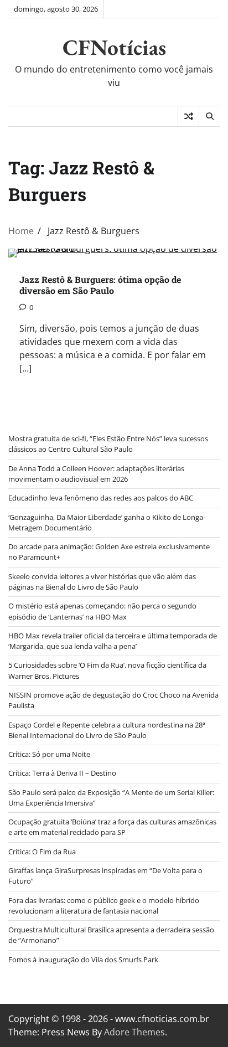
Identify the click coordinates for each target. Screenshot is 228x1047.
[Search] (209, 116)
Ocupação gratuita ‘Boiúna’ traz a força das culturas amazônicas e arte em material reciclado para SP (112, 827)
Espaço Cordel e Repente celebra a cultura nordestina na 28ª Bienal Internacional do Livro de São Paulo (106, 730)
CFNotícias (114, 47)
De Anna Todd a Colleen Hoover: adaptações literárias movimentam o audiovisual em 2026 (96, 473)
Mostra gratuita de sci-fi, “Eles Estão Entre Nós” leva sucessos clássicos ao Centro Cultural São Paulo (108, 444)
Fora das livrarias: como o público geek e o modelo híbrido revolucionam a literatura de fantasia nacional (103, 905)
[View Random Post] (188, 116)
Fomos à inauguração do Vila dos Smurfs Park (83, 960)
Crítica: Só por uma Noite (49, 754)
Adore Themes (134, 1032)
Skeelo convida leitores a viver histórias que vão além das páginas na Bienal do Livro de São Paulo (102, 581)
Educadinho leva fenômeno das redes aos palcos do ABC (100, 498)
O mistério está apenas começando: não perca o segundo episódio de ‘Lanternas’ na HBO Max (102, 611)
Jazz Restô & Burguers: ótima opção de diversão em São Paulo (100, 285)
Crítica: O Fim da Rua (42, 852)
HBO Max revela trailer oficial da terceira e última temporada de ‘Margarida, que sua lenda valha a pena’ (112, 641)
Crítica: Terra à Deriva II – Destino (62, 773)
